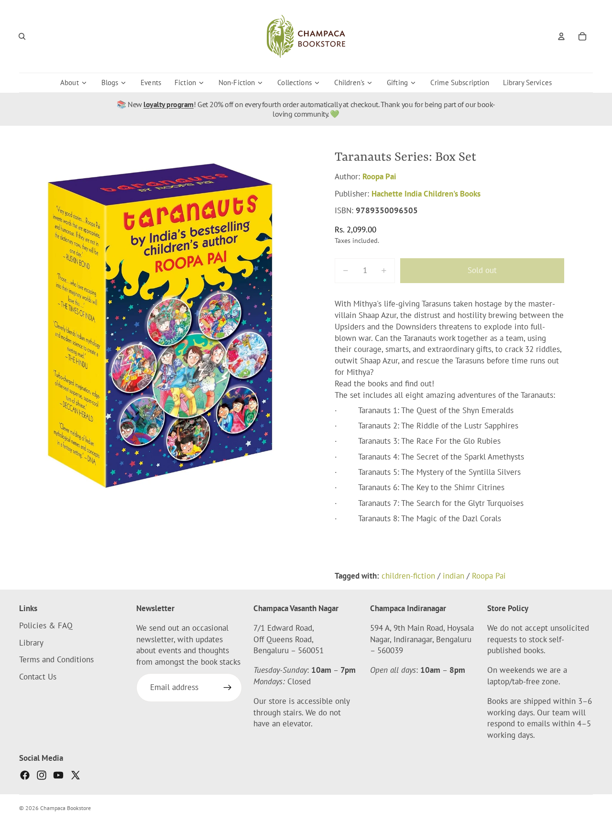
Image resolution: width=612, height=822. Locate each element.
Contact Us (37, 676)
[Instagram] (41, 775)
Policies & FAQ (46, 625)
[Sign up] (228, 688)
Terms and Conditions (56, 660)
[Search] (22, 36)
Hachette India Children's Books (426, 193)
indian (453, 575)
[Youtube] (58, 775)
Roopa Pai (379, 176)
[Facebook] (25, 775)
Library (31, 642)
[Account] (561, 36)
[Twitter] (75, 775)
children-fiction (408, 575)
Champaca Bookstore (65, 807)
